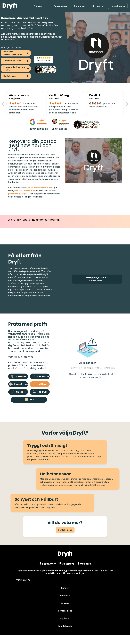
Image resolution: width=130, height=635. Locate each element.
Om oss (65, 603)
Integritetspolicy (65, 626)
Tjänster (65, 588)
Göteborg (68, 563)
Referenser (79, 6)
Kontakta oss (118, 6)
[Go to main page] (10, 6)
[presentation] (3, 104)
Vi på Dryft (65, 618)
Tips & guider (60, 6)
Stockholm (49, 563)
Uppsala (85, 563)
